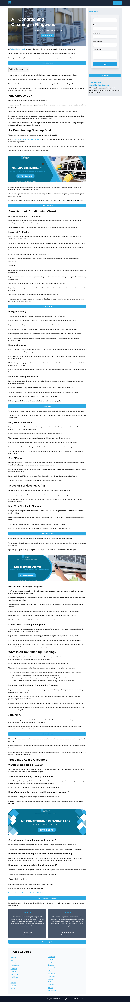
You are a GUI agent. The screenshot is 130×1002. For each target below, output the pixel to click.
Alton (49, 970)
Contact (117, 3)
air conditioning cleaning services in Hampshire (26, 139)
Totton (12, 960)
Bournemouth (46, 893)
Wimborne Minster (36, 893)
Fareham (13, 982)
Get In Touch (105, 75)
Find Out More (47, 306)
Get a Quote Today (47, 205)
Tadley (50, 982)
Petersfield (51, 968)
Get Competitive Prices (47, 734)
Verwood (11, 893)
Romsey (13, 963)
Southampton (15, 966)
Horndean (51, 959)
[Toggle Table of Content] (26, 69)
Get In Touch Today (47, 63)
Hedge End (14, 974)
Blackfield (14, 968)
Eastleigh (13, 971)
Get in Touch (47, 406)
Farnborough (52, 990)
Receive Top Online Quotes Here (47, 898)
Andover (13, 985)
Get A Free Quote (47, 942)
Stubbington (14, 977)
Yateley (50, 987)
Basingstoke (52, 973)
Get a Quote (46, 35)
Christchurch (26, 893)
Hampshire (51, 976)
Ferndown (18, 893)
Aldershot (51, 985)
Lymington (14, 957)
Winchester (14, 980)
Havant (50, 962)
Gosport (13, 988)
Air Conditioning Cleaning (18, 49)
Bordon (50, 979)
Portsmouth (51, 956)
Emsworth (51, 965)
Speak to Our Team (47, 533)
